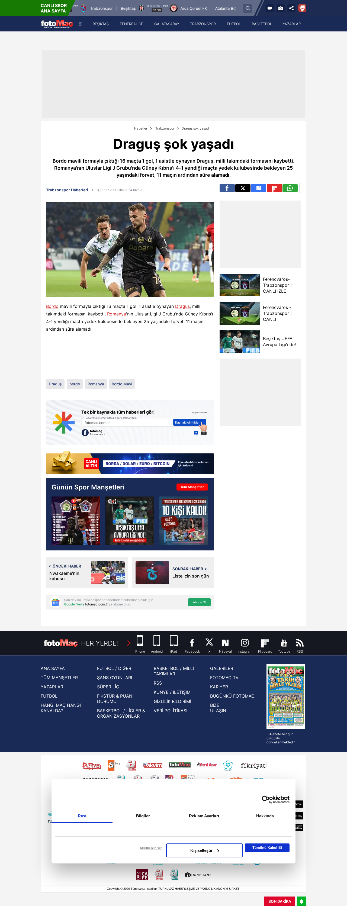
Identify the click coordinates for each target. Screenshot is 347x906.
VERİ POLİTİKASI (170, 710)
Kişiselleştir (201, 850)
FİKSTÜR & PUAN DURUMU (114, 698)
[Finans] (130, 463)
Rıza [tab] (82, 816)
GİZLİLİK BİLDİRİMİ (172, 701)
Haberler (140, 128)
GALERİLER (221, 668)
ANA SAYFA (53, 668)
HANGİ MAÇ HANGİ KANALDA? (61, 707)
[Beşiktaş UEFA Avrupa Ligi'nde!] (240, 341)
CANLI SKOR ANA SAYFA (54, 8)
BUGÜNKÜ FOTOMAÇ (232, 696)
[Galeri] (281, 8)
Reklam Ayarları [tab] (204, 816)
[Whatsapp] (290, 188)
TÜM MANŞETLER (59, 677)
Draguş (182, 306)
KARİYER (219, 686)
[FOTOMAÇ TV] (270, 8)
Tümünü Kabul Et (267, 848)
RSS (158, 683)
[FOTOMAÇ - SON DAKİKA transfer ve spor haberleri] (57, 24)
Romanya (116, 314)
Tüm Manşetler (192, 487)
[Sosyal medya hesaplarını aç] (291, 8)
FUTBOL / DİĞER (114, 668)
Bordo (52, 306)
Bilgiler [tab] (143, 816)
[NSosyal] (258, 188)
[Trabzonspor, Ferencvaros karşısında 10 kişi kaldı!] (183, 520)
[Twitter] (242, 188)
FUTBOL (49, 696)
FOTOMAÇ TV (224, 677)
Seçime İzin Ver (151, 847)
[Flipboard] (274, 188)
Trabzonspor (164, 128)
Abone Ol (199, 602)
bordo (74, 384)
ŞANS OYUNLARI (114, 677)
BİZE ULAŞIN (218, 707)
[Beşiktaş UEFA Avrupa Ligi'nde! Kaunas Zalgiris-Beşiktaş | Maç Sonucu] (129, 520)
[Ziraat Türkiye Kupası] (302, 8)
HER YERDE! (99, 643)
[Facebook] (227, 188)
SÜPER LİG (108, 686)
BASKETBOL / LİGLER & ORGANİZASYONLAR (121, 713)
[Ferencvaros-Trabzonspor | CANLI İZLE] (240, 285)
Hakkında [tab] (265, 816)
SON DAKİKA (279, 901)
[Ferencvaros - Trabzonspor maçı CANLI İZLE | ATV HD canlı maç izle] (76, 520)
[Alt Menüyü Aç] (80, 23)
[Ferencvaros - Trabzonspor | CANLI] (240, 313)
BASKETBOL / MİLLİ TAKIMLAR (174, 671)
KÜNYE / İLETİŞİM (172, 692)
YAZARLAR (52, 686)
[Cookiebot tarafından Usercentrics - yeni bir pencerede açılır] (266, 799)
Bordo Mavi (122, 384)
